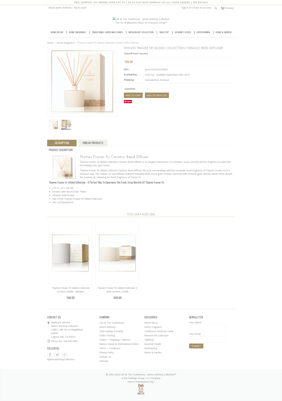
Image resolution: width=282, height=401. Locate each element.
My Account (80, 7)
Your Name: (195, 322)
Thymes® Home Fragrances (136, 53)
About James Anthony (59, 7)
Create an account (202, 7)
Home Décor (57, 32)
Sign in (185, 7)
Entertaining (203, 32)
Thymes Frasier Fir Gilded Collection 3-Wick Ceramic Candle (117, 289)
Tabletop (164, 32)
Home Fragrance (77, 32)
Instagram (72, 355)
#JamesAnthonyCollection (60, 359)
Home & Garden (223, 32)
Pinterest (65, 355)
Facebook (50, 355)
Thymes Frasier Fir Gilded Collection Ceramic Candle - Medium (71, 289)
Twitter (57, 355)
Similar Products (92, 143)
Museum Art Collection (141, 32)
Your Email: (195, 333)
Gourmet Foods (183, 32)
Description (62, 143)
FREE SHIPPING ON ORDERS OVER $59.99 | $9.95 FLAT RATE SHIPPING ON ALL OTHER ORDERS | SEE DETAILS (141, 2)
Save (129, 101)
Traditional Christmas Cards (107, 32)
